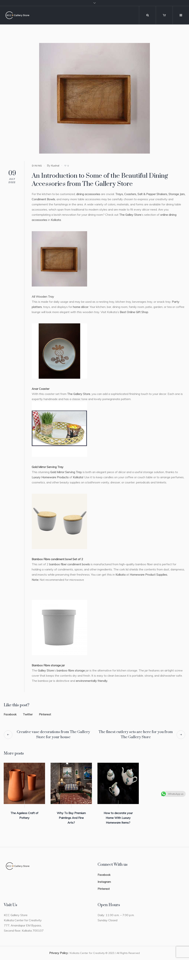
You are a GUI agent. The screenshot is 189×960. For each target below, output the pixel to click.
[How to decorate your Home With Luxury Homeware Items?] (118, 783)
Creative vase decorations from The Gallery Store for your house (53, 734)
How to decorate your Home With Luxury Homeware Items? (118, 817)
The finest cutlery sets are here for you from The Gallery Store (136, 734)
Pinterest (45, 714)
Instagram (104, 881)
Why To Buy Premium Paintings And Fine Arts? (71, 817)
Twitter (28, 714)
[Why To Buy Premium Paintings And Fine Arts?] (71, 783)
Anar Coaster (40, 388)
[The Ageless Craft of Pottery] (24, 783)
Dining (37, 165)
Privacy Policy (58, 953)
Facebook (10, 714)
